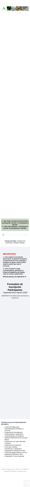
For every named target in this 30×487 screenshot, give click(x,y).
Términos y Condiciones (16, 401)
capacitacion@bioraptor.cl (12, 336)
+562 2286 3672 (9, 321)
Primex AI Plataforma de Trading (14, 272)
